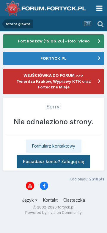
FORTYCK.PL (53, 58)
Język (28, 200)
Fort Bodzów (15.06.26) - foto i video (53, 41)
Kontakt (50, 200)
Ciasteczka (74, 200)
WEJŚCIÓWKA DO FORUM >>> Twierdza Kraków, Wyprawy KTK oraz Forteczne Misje (53, 81)
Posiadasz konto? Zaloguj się (53, 161)
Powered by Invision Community (53, 212)
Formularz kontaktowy (53, 145)
